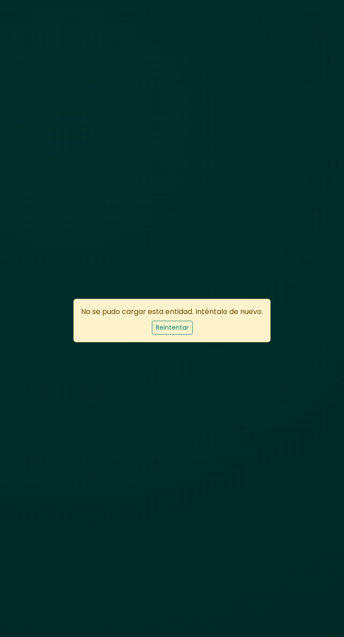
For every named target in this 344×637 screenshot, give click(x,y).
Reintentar (172, 327)
